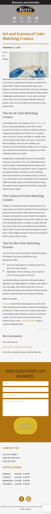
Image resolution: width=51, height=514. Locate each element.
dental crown (40, 123)
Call (21, 21)
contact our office (28, 321)
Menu (14, 21)
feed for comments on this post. (18, 347)
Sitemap (28, 509)
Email (29, 21)
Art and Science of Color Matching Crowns (24, 36)
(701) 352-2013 (9, 461)
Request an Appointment (27, 2)
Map (36, 21)
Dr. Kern (6, 304)
